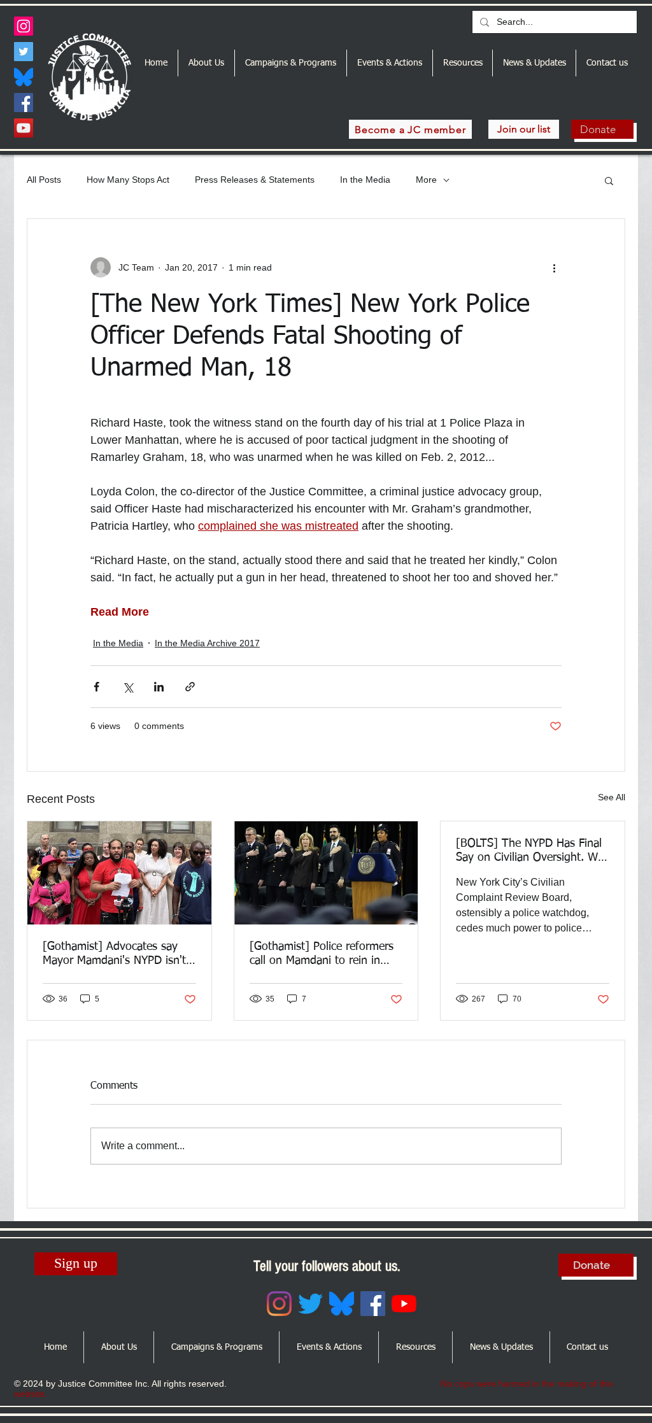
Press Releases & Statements (255, 179)
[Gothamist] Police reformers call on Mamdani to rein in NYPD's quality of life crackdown (321, 954)
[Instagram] (23, 26)
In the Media (365, 179)
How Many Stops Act (128, 179)
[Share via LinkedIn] (159, 687)
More (426, 179)
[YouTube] (23, 128)
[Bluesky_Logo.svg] (23, 77)
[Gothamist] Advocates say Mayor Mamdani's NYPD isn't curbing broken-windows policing (114, 954)
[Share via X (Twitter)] (128, 687)
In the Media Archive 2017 (207, 643)
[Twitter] (23, 51)
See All (611, 797)
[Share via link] (190, 687)
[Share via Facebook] (96, 687)
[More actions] (554, 267)
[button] (609, 180)
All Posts (44, 179)
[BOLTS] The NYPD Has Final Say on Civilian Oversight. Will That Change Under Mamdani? (532, 851)
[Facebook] (23, 102)
